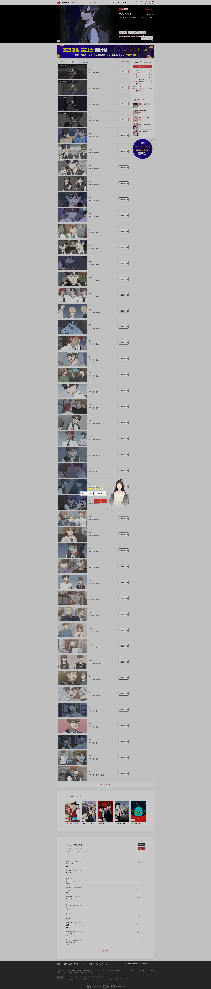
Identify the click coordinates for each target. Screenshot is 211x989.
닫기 (101, 501)
